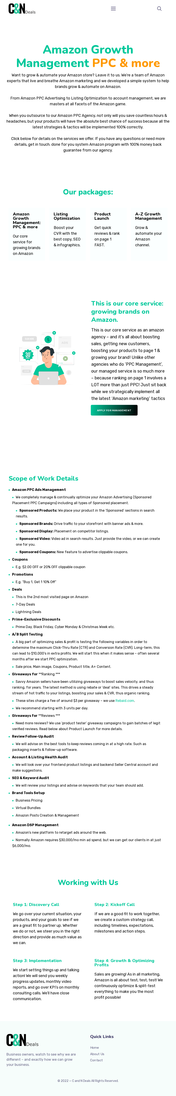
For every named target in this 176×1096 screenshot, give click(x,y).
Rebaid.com (124, 701)
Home (94, 1048)
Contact (96, 1060)
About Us (97, 1054)
